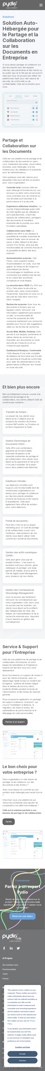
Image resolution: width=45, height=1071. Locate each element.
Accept (22, 1054)
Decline (22, 1060)
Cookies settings (22, 1047)
